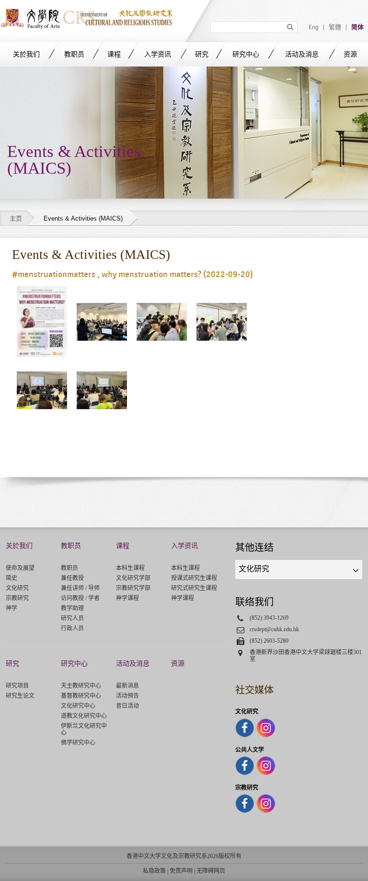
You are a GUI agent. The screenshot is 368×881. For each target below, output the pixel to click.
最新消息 (127, 685)
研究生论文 (20, 695)
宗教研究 (17, 598)
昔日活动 (127, 706)
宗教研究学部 (133, 588)
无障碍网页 (210, 871)
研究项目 (17, 685)
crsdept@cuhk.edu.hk (274, 629)
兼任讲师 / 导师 (80, 588)
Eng (314, 27)
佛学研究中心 (78, 742)
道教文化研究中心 (84, 716)
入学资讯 (157, 54)
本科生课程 (130, 568)
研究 (201, 54)
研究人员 (72, 618)
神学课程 (127, 598)
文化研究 (17, 588)
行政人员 (72, 628)
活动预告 (127, 695)
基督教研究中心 (81, 695)
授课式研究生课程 (194, 578)
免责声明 (181, 871)
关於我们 (26, 54)
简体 (357, 27)
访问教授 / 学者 (80, 598)
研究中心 (245, 54)
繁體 (335, 27)
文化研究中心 (78, 706)
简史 (11, 578)
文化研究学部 (133, 578)
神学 (11, 608)
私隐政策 (154, 871)
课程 (114, 54)
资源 (350, 54)
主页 (16, 218)
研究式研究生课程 (194, 588)
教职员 (74, 54)
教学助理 (72, 608)
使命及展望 (20, 568)
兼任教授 (72, 578)
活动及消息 (302, 54)
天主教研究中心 (81, 685)
